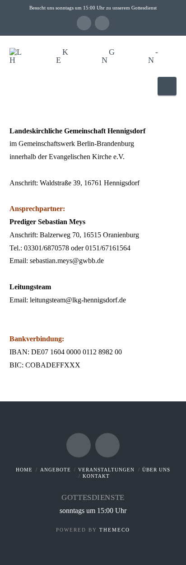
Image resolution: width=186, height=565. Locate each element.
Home (24, 469)
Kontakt (96, 476)
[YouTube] (84, 23)
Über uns (156, 469)
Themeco (114, 529)
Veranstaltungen (106, 469)
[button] (167, 86)
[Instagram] (102, 23)
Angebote (55, 469)
